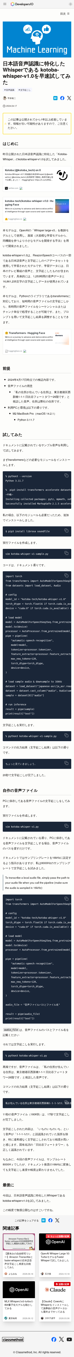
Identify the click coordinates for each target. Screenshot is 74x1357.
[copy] (66, 475)
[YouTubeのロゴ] (69, 1339)
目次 (63, 13)
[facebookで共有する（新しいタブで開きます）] (62, 98)
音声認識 (10, 89)
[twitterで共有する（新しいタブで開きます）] (69, 98)
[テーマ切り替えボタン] (70, 4)
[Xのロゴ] (61, 1339)
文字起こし (25, 89)
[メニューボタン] (4, 4)
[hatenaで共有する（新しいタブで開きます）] (55, 98)
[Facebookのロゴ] (53, 1339)
